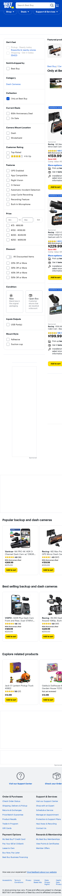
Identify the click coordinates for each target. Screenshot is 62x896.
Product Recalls (9, 819)
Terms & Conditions (18, 881)
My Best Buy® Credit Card (13, 839)
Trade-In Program (10, 823)
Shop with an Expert (45, 805)
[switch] (9, 257)
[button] (10, 11)
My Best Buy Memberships (48, 839)
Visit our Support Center (47, 801)
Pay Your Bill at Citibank (13, 843)
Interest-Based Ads (38, 881)
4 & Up (27, 156)
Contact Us (41, 828)
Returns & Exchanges (12, 810)
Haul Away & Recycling (46, 823)
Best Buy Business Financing (15, 857)
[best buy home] (9, 5)
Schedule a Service (44, 810)
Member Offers (43, 848)
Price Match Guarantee (12, 814)
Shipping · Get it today (22, 52)
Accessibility (7, 880)
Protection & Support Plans (48, 819)
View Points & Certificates (47, 843)
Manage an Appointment (47, 814)
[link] (13, 557)
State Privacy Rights (47, 882)
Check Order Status (11, 801)
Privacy (28, 880)
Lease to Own (8, 848)
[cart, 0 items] (57, 5)
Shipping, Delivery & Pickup (14, 805)
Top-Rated (16, 152)
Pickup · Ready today (21, 47)
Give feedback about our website (42, 872)
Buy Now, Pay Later (11, 852)
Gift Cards (6, 828)
